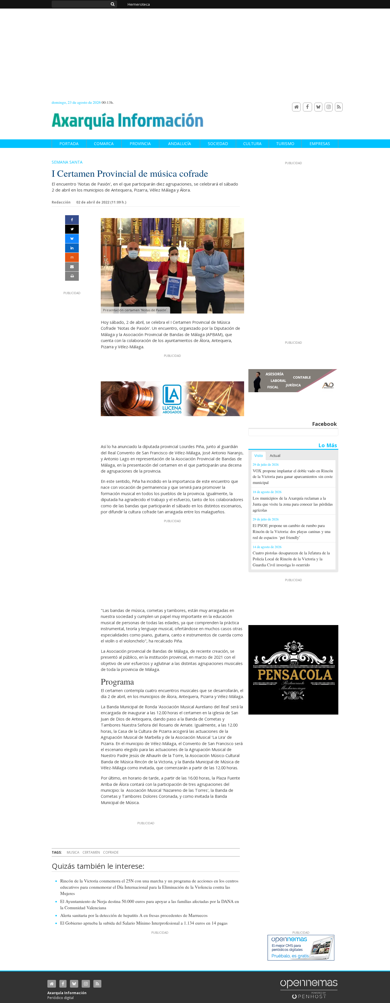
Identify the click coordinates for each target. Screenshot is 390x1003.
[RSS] (339, 107)
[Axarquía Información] (128, 118)
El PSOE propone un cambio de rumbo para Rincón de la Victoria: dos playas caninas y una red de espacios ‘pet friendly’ (291, 531)
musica (73, 852)
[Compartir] (72, 219)
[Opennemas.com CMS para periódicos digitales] (308, 989)
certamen (91, 852)
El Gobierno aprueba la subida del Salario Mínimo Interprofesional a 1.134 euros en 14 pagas (144, 923)
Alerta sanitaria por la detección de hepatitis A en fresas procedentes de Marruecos (134, 915)
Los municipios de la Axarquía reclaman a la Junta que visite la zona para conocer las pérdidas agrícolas (293, 504)
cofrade (110, 852)
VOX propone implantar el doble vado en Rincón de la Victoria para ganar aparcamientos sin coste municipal (293, 476)
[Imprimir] (72, 276)
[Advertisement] (172, 563)
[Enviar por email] (72, 266)
